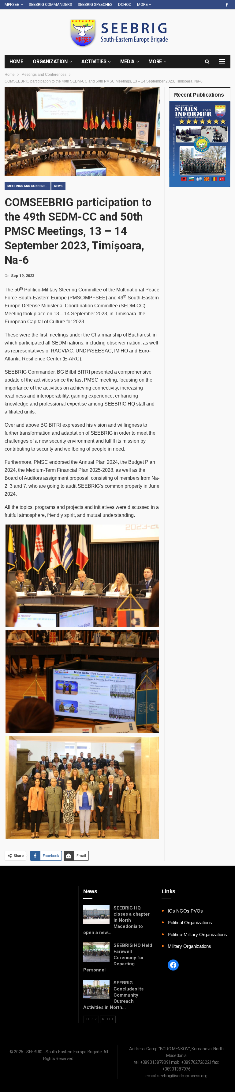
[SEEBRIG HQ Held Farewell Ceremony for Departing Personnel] (96, 952)
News (58, 186)
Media (127, 61)
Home (16, 61)
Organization (50, 61)
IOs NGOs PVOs (185, 910)
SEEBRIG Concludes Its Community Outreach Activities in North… (113, 995)
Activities (93, 61)
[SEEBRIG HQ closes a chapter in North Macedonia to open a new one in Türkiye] (96, 915)
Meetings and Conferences (28, 186)
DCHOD (125, 4)
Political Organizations (190, 922)
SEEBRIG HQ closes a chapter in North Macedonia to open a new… (116, 920)
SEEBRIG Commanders (50, 4)
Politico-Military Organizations (197, 934)
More (143, 4)
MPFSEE (12, 4)
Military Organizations (189, 946)
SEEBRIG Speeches (95, 4)
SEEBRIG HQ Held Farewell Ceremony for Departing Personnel (117, 958)
